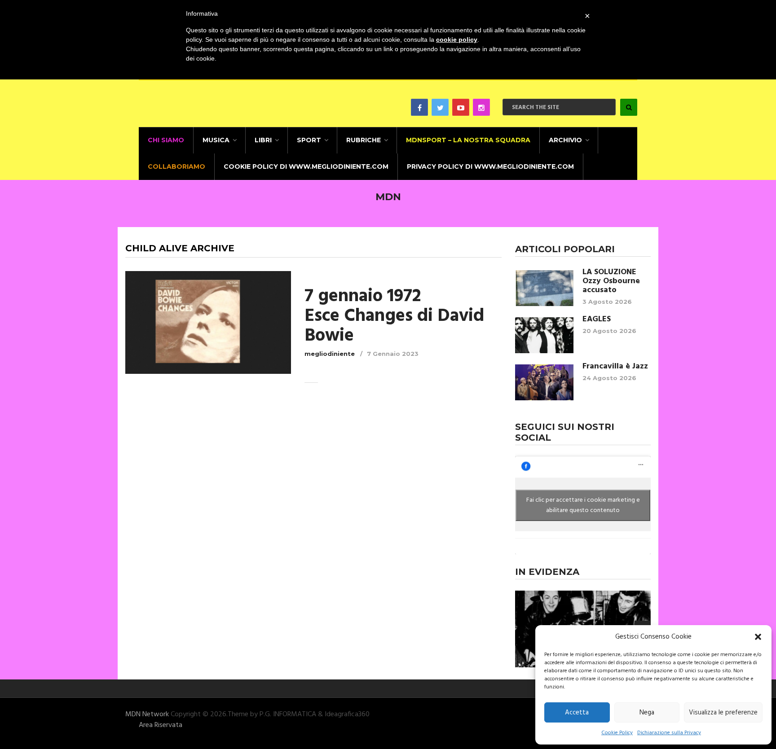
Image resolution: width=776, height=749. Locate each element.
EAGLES (596, 319)
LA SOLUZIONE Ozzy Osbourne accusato (611, 281)
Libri (263, 140)
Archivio (565, 140)
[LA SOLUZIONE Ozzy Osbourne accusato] (544, 288)
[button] (758, 636)
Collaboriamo (176, 166)
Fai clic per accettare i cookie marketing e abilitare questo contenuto (583, 505)
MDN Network (147, 714)
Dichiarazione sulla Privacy (669, 732)
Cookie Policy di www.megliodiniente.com (306, 166)
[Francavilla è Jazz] (544, 382)
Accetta (577, 712)
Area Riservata (160, 725)
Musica (216, 140)
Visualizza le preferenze (723, 712)
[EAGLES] (544, 335)
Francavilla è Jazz (615, 366)
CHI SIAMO (166, 140)
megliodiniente (329, 353)
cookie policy (456, 39)
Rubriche (363, 140)
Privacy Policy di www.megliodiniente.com (490, 166)
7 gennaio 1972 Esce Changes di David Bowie (394, 316)
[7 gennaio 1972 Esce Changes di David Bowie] (208, 322)
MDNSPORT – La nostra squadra (468, 140)
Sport (309, 140)
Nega (646, 712)
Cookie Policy (617, 732)
